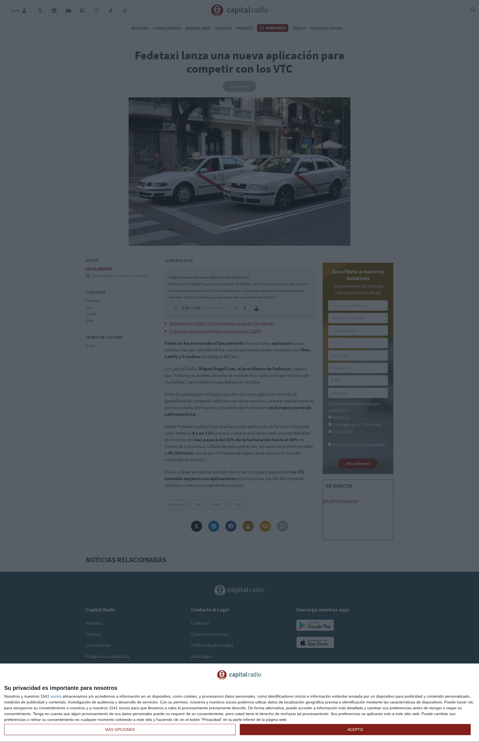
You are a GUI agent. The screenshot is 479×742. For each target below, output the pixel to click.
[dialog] (239, 703)
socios (56, 696)
